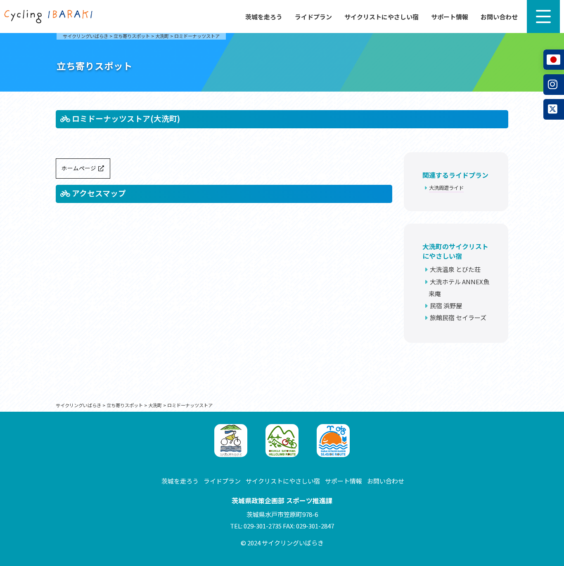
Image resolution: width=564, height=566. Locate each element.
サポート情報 (449, 16)
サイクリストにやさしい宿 (381, 16)
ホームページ (79, 168)
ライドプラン (313, 16)
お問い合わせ (499, 16)
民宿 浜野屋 (446, 305)
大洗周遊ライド (446, 187)
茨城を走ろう (263, 16)
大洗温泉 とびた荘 (455, 269)
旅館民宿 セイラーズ (458, 317)
